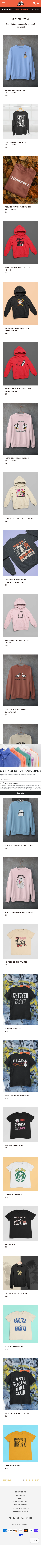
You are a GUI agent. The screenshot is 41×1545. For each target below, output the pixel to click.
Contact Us (20, 1492)
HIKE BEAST (23, 1525)
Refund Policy (20, 1505)
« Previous (6, 1480)
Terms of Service (20, 1508)
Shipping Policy (20, 1511)
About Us (20, 1495)
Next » (38, 1480)
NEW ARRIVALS (21, 10)
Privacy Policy (20, 1502)
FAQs (20, 1498)
